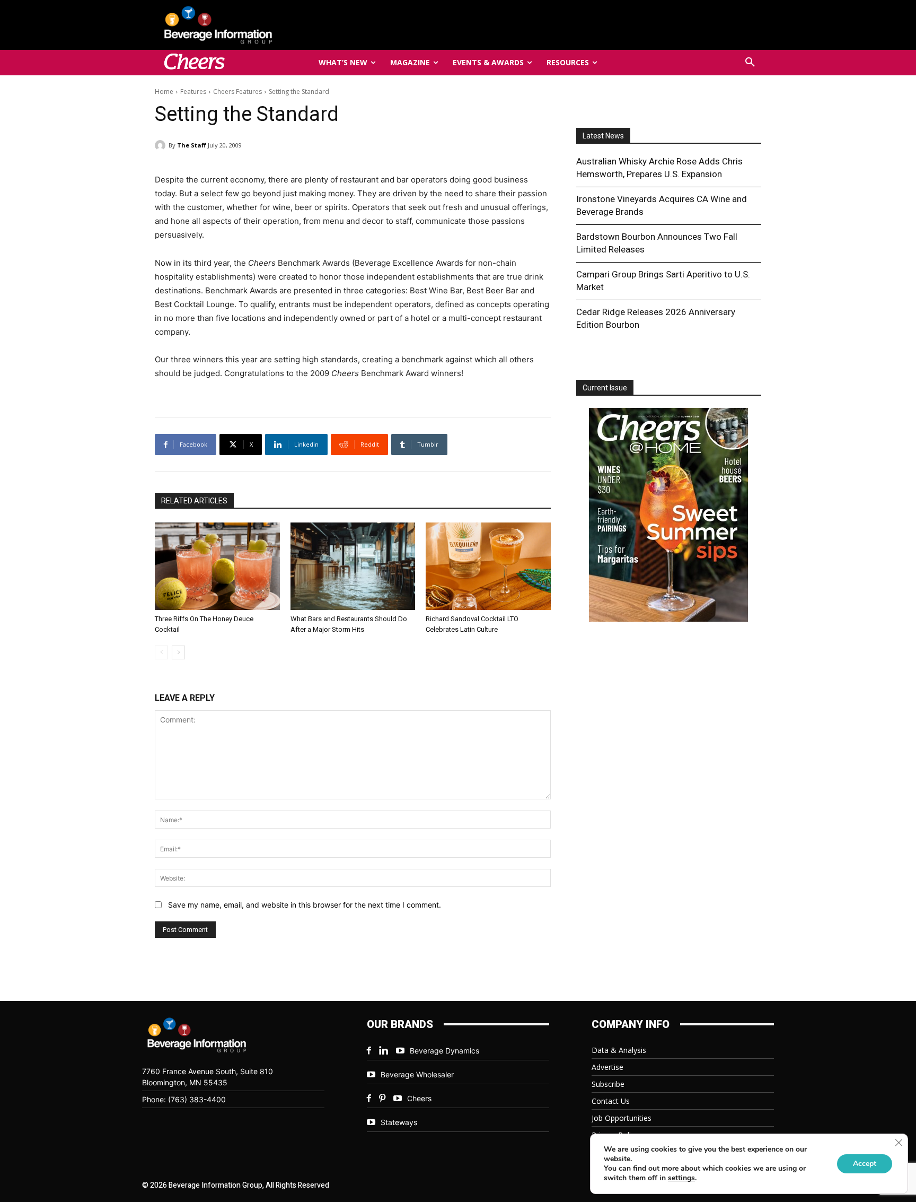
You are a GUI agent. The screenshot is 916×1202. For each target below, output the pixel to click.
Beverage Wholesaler (417, 1074)
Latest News (603, 136)
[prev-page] (161, 652)
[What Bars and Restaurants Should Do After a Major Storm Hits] (353, 566)
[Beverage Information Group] (253, 25)
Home (164, 91)
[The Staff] (162, 145)
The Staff (191, 145)
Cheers (419, 1098)
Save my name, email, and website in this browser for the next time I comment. (304, 904)
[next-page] (178, 652)
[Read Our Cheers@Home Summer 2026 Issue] (668, 516)
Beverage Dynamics (444, 1050)
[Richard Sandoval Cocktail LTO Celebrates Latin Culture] (488, 566)
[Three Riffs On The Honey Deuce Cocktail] (217, 566)
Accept (864, 1164)
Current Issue (605, 388)
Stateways (399, 1122)
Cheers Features (237, 91)
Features (193, 91)
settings (681, 1178)
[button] (750, 62)
